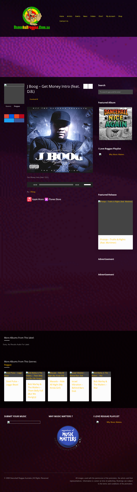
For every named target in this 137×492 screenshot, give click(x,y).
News (85, 16)
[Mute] (82, 184)
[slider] (88, 184)
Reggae (17, 106)
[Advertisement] (68, 57)
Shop (120, 16)
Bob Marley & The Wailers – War (100, 384)
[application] (60, 184)
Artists (69, 16)
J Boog (32, 192)
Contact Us (64, 21)
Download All (34, 99)
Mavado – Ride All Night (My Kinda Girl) (57, 384)
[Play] (30, 184)
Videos (92, 16)
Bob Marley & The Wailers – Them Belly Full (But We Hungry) (35, 391)
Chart (101, 16)
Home (62, 16)
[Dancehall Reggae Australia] (31, 19)
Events (77, 16)
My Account (110, 16)
